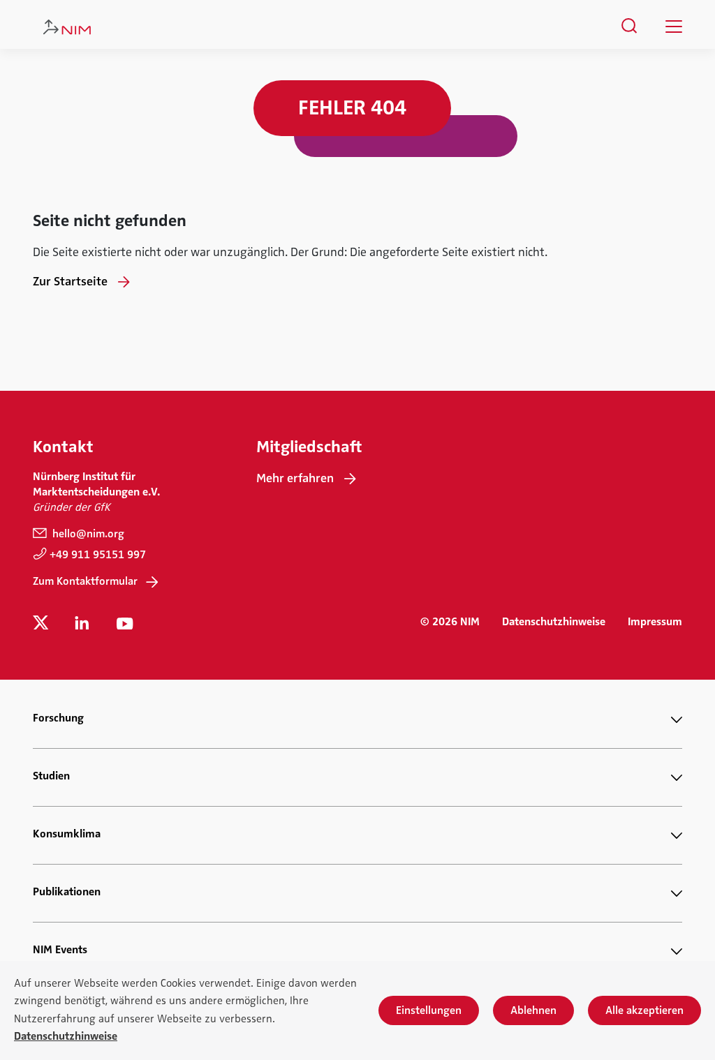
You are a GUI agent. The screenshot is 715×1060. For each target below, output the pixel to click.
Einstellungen (429, 1010)
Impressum (655, 622)
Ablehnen (533, 1010)
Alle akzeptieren (644, 1010)
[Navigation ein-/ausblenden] (674, 26)
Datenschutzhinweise (553, 622)
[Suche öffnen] (629, 26)
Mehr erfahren (295, 478)
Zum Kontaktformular (85, 581)
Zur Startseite (70, 281)
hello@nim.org (87, 534)
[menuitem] (629, 26)
